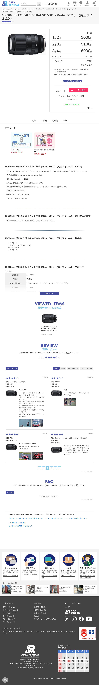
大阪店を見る (63, 591)
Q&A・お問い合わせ (9, 607)
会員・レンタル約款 (40, 613)
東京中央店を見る (16, 591)
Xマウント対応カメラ (13, 198)
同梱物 (55, 120)
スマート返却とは (72, 99)
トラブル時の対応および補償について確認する (87, 577)
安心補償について (8, 616)
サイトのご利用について (10, 610)
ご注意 (44, 120)
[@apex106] (67, 619)
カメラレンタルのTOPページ (30, 657)
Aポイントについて (9, 619)
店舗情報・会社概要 (40, 607)
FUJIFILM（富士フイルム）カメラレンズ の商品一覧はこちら (67, 518)
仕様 (65, 120)
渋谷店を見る (39, 591)
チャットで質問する (72, 104)
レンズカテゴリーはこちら (17, 523)
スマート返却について (10, 613)
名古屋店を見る (87, 591)
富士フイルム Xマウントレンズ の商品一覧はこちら (26, 518)
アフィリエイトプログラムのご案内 (45, 619)
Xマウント (31, 9)
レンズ (17, 9)
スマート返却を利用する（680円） (73, 96)
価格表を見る (86, 65)
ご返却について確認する (68, 576)
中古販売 (67, 607)
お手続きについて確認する (29, 574)
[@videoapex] (81, 619)
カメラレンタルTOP (7, 9)
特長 (34, 120)
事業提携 (36, 616)
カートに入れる (78, 90)
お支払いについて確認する (10, 576)
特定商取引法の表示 (40, 610)
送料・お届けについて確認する (49, 577)
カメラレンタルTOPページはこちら (20, 526)
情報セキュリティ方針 (11, 629)
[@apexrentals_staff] (74, 619)
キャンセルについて (9, 622)
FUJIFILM (23, 9)
